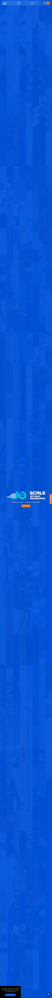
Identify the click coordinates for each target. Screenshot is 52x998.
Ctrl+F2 (48, 995)
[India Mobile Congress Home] (5, 3)
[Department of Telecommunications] (19, 3)
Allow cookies (10, 995)
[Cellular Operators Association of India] (32, 3)
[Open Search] (44, 3)
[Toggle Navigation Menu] (47, 3)
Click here (15, 990)
